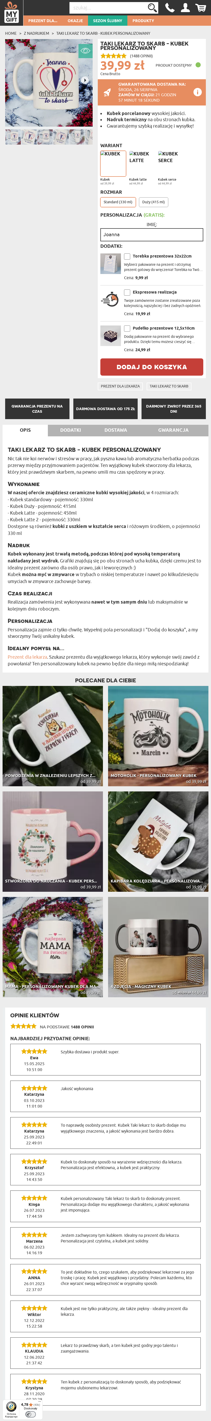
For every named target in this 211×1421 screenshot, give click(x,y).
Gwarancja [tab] (173, 430)
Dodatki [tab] (70, 430)
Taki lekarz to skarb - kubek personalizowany (103, 33)
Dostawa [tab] (115, 430)
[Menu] (40, 1403)
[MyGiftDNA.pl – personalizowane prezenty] (11, 13)
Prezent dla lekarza (27, 657)
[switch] (30, 1414)
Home (11, 33)
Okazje (75, 21)
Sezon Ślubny (107, 21)
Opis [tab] (25, 430)
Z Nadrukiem (36, 33)
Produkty (143, 21)
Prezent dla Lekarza (120, 386)
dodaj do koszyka (152, 366)
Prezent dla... (42, 21)
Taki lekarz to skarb (169, 386)
